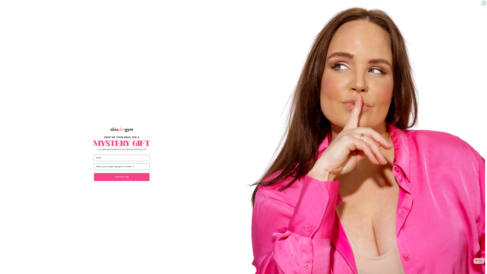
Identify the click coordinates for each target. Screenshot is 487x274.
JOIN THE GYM (122, 177)
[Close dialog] (484, 3)
